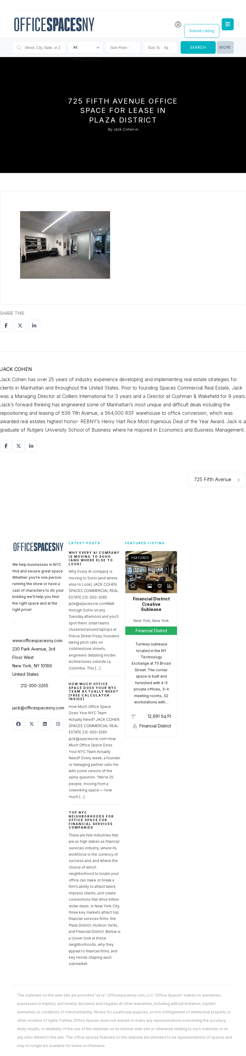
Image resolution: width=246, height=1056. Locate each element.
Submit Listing (201, 31)
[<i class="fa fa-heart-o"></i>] (160, 585)
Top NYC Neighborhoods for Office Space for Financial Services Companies (91, 820)
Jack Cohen (123, 129)
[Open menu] (228, 24)
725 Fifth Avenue (213, 479)
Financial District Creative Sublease (151, 604)
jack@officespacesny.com (38, 707)
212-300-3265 (34, 685)
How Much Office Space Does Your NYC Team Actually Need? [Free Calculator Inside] (93, 691)
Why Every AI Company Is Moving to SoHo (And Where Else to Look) (94, 558)
